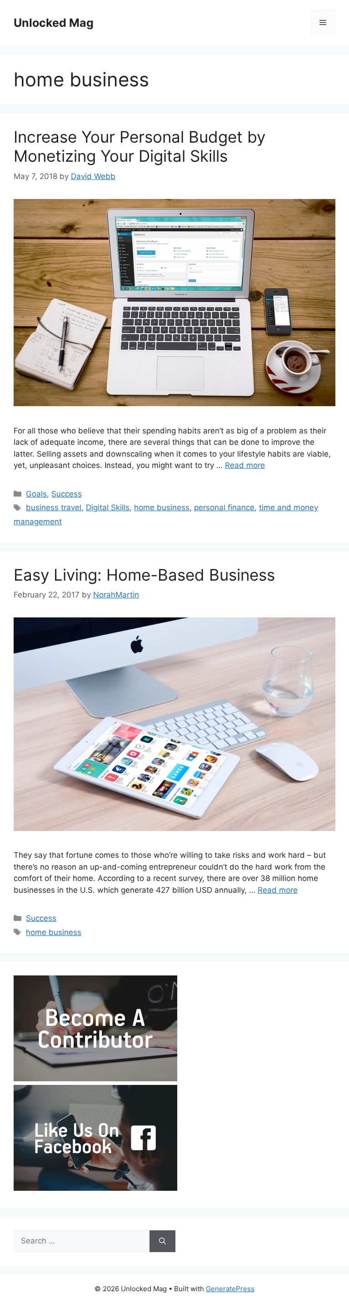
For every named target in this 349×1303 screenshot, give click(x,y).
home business (161, 507)
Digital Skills (108, 507)
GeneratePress (230, 1288)
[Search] (162, 1241)
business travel (53, 507)
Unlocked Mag (54, 23)
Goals (36, 493)
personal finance (224, 507)
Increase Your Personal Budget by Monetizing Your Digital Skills (139, 146)
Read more (245, 465)
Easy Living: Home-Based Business (144, 574)
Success (66, 493)
